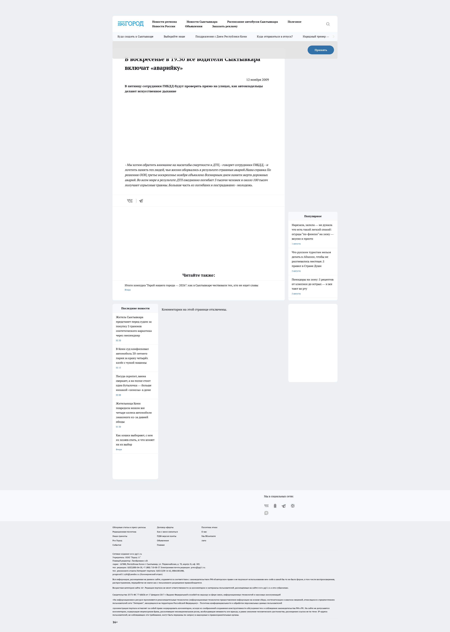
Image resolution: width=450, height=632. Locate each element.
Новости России (163, 26)
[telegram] (142, 200)
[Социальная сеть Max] (266, 512)
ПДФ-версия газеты (166, 536)
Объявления (193, 26)
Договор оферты (165, 527)
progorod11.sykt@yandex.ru (125, 574)
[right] (334, 36)
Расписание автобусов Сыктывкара (252, 21)
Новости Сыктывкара (202, 21)
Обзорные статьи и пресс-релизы (129, 527)
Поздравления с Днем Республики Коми (221, 36)
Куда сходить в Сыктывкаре (136, 36)
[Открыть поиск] (327, 23)
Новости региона (164, 21)
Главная (161, 545)
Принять (321, 50)
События (116, 545)
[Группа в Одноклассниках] (275, 505)
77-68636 (141, 594)
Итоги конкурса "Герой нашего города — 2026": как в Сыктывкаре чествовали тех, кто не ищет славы (191, 287)
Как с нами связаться (167, 531)
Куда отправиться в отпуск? (275, 36)
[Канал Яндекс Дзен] (292, 505)
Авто (203, 540)
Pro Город (117, 540)
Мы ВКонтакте (208, 536)
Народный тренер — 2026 (319, 36)
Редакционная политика (124, 531)
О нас (204, 531)
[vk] (130, 200)
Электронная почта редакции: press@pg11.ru (183, 567)
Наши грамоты (119, 536)
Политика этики (209, 527)
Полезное (294, 21)
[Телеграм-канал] (283, 505)
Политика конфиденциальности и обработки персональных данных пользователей (241, 603)
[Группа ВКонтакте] (266, 505)
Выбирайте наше (174, 36)
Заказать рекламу (224, 26)
